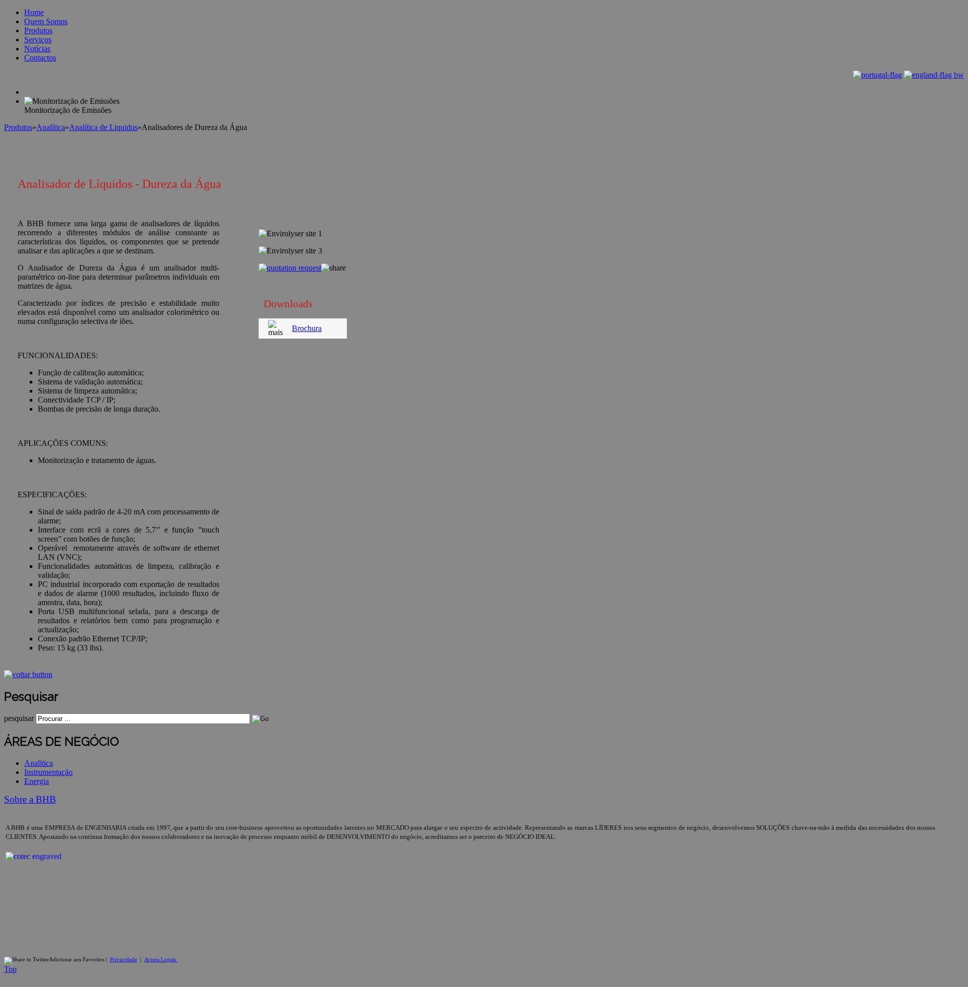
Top (10, 969)
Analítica (50, 127)
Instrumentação (48, 772)
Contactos (40, 57)
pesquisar (19, 718)
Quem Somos (46, 21)
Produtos (38, 30)
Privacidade (123, 959)
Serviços (37, 39)
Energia (36, 781)
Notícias (37, 48)
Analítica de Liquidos (103, 127)
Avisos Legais (160, 959)
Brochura (307, 328)
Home (34, 12)
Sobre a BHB (30, 799)
